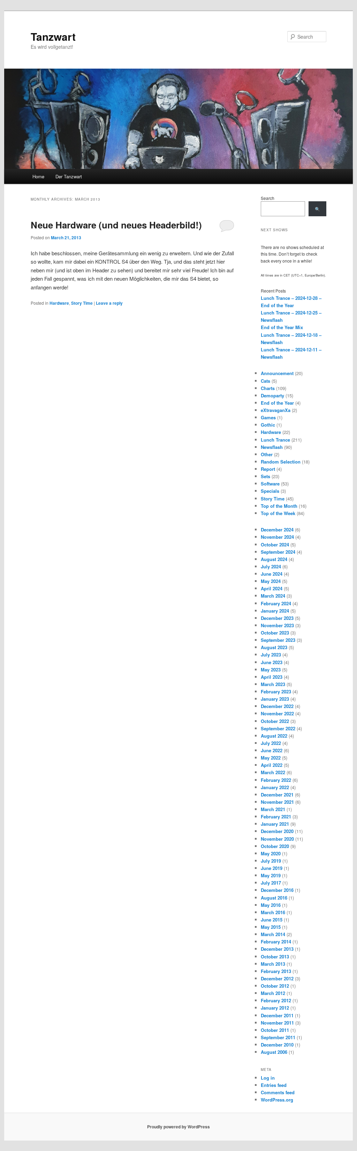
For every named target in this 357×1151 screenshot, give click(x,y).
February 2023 (276, 691)
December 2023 (277, 618)
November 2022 (277, 713)
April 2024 (271, 588)
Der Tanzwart (68, 176)
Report (268, 469)
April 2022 (271, 765)
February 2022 (276, 780)
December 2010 (277, 1044)
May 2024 (271, 581)
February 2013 (276, 971)
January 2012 (275, 1007)
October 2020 (275, 846)
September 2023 (278, 640)
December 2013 (277, 949)
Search (267, 198)
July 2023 (271, 654)
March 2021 (273, 809)
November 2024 (277, 537)
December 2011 (277, 1015)
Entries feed (274, 1085)
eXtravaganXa (275, 410)
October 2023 (275, 632)
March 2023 (273, 684)
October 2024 (275, 544)
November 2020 (277, 838)
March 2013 (273, 964)
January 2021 (275, 824)
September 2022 (278, 728)
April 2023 (271, 677)
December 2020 (277, 831)
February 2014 (276, 941)
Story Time (82, 303)
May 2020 (271, 853)
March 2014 (273, 934)
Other (267, 454)
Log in (268, 1077)
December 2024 (277, 529)
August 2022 (274, 735)
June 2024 (271, 573)
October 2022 (275, 721)
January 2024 (275, 610)
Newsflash (272, 447)
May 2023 (271, 669)
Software (270, 483)
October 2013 (275, 956)
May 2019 (271, 875)
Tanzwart (53, 36)
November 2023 (277, 625)
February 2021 (276, 816)
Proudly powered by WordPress (178, 1126)
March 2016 (273, 912)
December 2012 (277, 978)
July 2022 (271, 743)
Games (268, 417)
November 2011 (277, 1022)
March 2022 (273, 772)
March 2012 (273, 993)
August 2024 (274, 559)
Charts (268, 388)
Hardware (59, 303)
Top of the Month (279, 506)
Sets (265, 476)
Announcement (277, 373)
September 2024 (278, 552)
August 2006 (274, 1052)
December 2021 (277, 794)
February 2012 (276, 1000)
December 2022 (277, 706)
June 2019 (271, 868)
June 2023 (271, 662)
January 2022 (275, 787)
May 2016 (271, 905)
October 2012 (275, 985)
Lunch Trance (275, 439)
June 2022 (271, 750)
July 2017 (271, 882)
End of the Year (277, 402)
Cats (265, 381)
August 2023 (274, 647)
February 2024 (276, 603)
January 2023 (275, 698)
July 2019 (271, 860)
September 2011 (278, 1037)
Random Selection (281, 461)
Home (38, 176)
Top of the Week (278, 513)
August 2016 (274, 897)
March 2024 (273, 595)
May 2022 (271, 757)
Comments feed (278, 1092)
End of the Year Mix (282, 327)
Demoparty (272, 395)
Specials (270, 491)
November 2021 (277, 802)
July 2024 (271, 566)
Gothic (268, 424)
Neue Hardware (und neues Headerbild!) (116, 224)
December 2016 (277, 890)
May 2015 (271, 927)
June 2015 (271, 919)
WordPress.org (277, 1099)
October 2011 (275, 1030)
